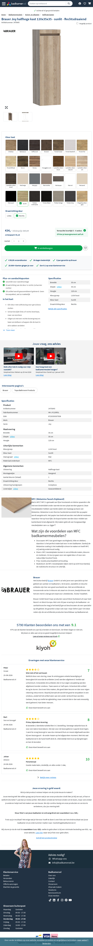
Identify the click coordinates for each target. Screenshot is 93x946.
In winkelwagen (45, 248)
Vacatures (52, 890)
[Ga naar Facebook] (58, 900)
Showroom (52, 884)
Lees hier (39, 832)
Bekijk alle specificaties (57, 309)
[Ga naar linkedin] (54, 900)
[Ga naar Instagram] (62, 900)
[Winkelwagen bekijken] (89, 3)
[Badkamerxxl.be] (16, 3)
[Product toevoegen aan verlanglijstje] (85, 248)
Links (9, 216)
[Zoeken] (69, 3)
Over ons (52, 875)
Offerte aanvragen (10, 884)
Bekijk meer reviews (48, 777)
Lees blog (7, 375)
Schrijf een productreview (46, 838)
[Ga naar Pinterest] (66, 900)
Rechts (21, 216)
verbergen (46, 943)
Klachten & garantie (11, 887)
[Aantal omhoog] (23, 241)
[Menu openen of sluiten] (4, 3)
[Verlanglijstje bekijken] (84, 3)
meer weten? (82, 940)
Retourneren (8, 881)
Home (3, 15)
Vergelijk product (85, 23)
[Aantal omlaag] (14, 241)
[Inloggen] (79, 3)
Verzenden (7, 878)
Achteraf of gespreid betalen (47, 10)
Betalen (6, 875)
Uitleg (59, 287)
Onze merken (53, 895)
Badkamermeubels (15, 15)
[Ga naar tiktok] (50, 900)
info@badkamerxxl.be (63, 862)
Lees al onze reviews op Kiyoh (45, 636)
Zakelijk (51, 878)
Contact (51, 881)
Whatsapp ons (59, 858)
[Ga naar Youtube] (70, 900)
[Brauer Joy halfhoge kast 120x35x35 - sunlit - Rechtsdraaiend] (46, 67)
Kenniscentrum (54, 893)
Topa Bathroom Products (24, 390)
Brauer (5, 390)
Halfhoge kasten (48, 15)
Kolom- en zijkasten (32, 15)
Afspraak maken (55, 887)
